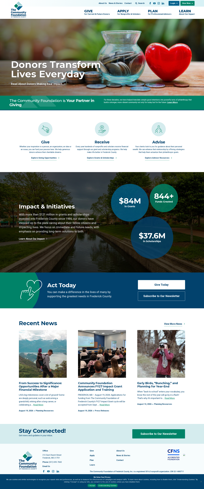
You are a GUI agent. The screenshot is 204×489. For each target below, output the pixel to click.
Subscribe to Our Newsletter (161, 296)
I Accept (92, 485)
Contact (128, 3)
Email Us (46, 466)
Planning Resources (45, 411)
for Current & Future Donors (97, 12)
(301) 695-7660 (55, 462)
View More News (173, 323)
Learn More (172, 102)
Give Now (186, 3)
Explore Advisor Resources (157, 158)
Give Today (161, 284)
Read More (38, 405)
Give (92, 451)
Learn (92, 465)
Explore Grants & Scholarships (101, 158)
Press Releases (102, 411)
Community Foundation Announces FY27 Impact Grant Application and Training (100, 386)
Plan (92, 460)
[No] (201, 481)
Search (141, 3)
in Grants (130, 202)
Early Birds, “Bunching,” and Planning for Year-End (157, 384)
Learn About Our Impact (32, 238)
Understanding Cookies (107, 485)
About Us (103, 3)
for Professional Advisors (159, 12)
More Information (22, 84)
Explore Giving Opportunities (44, 158)
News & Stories (116, 3)
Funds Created (164, 197)
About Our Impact (187, 12)
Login (172, 3)
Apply (92, 455)
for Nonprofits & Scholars (128, 12)
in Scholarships (152, 237)
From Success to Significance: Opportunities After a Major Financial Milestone (40, 386)
